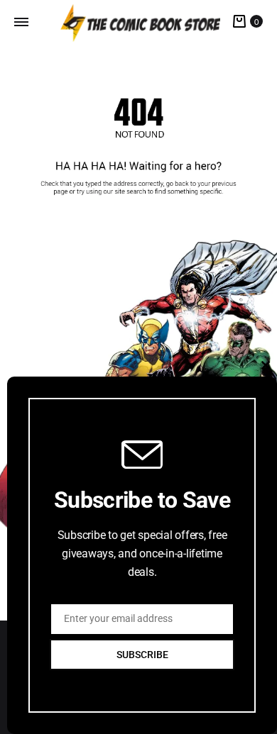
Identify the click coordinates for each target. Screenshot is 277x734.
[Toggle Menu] (21, 22)
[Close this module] (265, 365)
